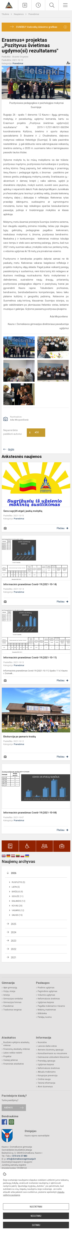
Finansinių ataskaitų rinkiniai (16, 1049)
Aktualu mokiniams (47, 1072)
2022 (13, 949)
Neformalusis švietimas (49, 999)
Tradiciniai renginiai (12, 1010)
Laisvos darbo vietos (47, 1046)
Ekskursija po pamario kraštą (19, 736)
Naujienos (19, 14)
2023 (13, 940)
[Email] (11, 1122)
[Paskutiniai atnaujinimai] (38, 5)
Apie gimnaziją (10, 987)
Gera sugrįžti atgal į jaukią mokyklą (22, 511)
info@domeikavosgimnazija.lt (21, 1159)
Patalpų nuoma (45, 1017)
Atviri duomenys (45, 1086)
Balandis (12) (18, 901)
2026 (13, 873)
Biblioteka (42, 1013)
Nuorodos (42, 1042)
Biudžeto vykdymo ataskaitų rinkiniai (16, 1044)
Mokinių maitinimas (47, 1010)
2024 (13, 932)
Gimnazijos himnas (12, 1002)
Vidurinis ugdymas (46, 995)
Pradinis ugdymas (46, 987)
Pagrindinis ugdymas (47, 991)
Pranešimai (33, 14)
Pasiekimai (8, 1006)
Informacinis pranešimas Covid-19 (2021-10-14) (30, 584)
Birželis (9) (17, 891)
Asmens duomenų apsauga (50, 1050)
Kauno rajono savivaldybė (37, 1135)
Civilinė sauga (44, 1079)
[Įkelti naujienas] (25, 5)
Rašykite (8, 1107)
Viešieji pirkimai (10, 1060)
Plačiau (60, 528)
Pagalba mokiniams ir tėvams (51, 1006)
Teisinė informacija (46, 1083)
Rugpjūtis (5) (18, 882)
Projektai (7, 1056)
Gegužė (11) (17, 896)
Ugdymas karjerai (46, 1002)
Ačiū (34, 432)
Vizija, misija (9, 991)
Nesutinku (36, 1216)
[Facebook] (4, 1122)
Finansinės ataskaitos (13, 1064)
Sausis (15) (17, 915)
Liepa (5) (16, 887)
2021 (13, 957)
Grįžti (11, 449)
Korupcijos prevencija (47, 1075)
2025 (13, 924)
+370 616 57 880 (19, 1156)
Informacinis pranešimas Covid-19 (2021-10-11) (30, 657)
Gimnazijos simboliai (13, 999)
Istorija (6, 995)
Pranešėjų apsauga (46, 1061)
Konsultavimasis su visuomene (52, 1053)
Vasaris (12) (18, 910)
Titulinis (6, 14)
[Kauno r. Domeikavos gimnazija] (9, 4)
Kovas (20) (17, 906)
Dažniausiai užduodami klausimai (53, 1057)
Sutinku (36, 1225)
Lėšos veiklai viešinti (12, 1053)
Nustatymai (36, 1206)
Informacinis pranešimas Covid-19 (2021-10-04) (30, 812)
